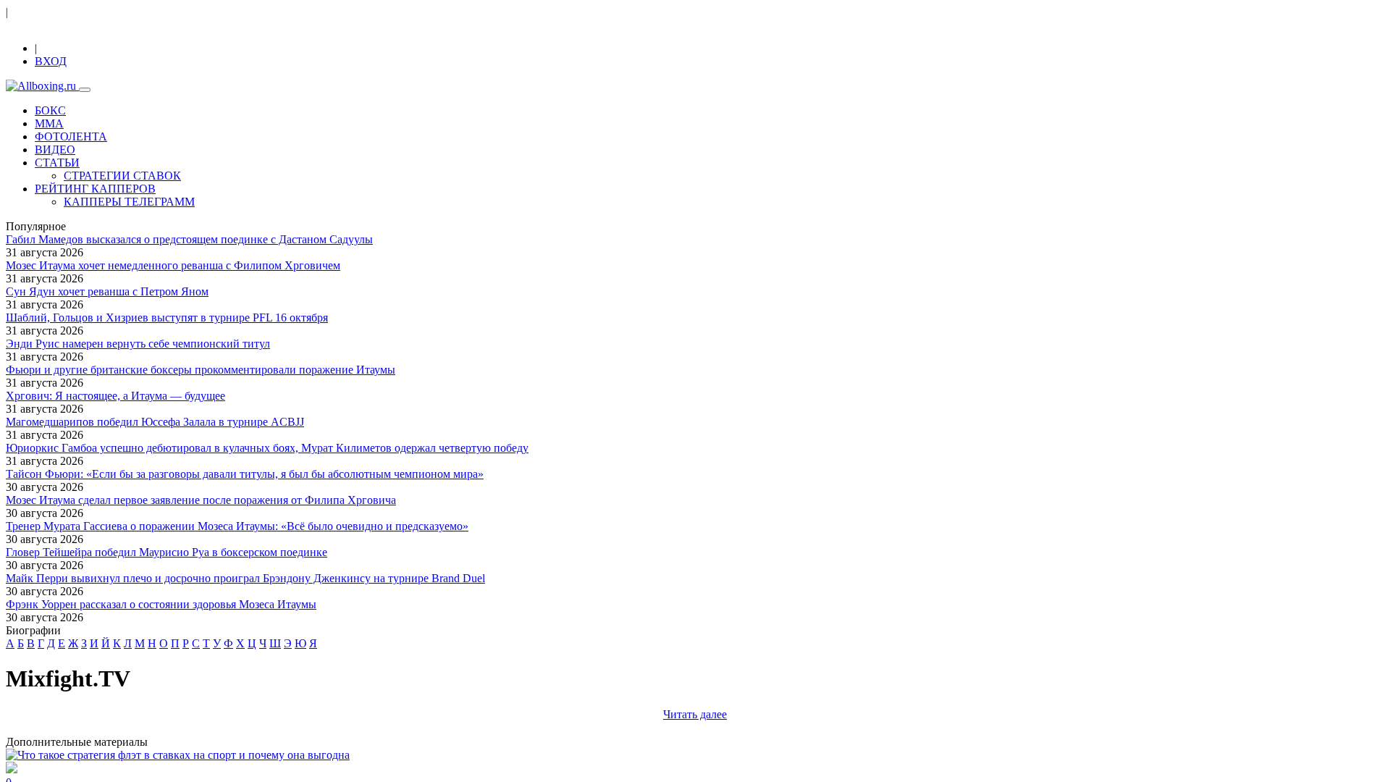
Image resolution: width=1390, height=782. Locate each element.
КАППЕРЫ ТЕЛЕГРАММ (129, 202)
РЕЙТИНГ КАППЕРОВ (95, 188)
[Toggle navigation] (84, 90)
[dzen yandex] (40, 36)
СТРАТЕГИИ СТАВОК (122, 175)
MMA (49, 123)
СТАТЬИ (57, 162)
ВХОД (51, 61)
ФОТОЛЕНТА (71, 136)
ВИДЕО (55, 149)
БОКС (50, 110)
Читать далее (695, 714)
